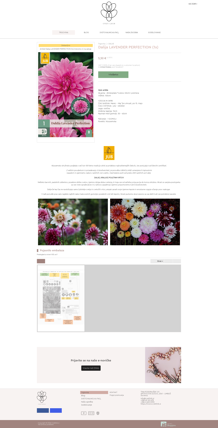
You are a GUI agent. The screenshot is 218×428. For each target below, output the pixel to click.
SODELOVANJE (154, 32)
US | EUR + (193, 4)
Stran (159, 261)
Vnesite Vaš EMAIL (91, 368)
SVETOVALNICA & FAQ (109, 32)
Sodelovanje (86, 405)
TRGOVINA (63, 32)
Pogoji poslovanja (117, 395)
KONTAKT (113, 392)
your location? (111, 67)
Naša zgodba (87, 402)
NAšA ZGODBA (132, 32)
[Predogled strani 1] (61, 298)
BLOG (86, 32)
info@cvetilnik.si (147, 398)
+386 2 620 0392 (148, 402)
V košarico (113, 75)
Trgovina (101, 44)
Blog (83, 396)
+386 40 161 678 (147, 400)
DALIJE (111, 44)
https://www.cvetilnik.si (151, 404)
